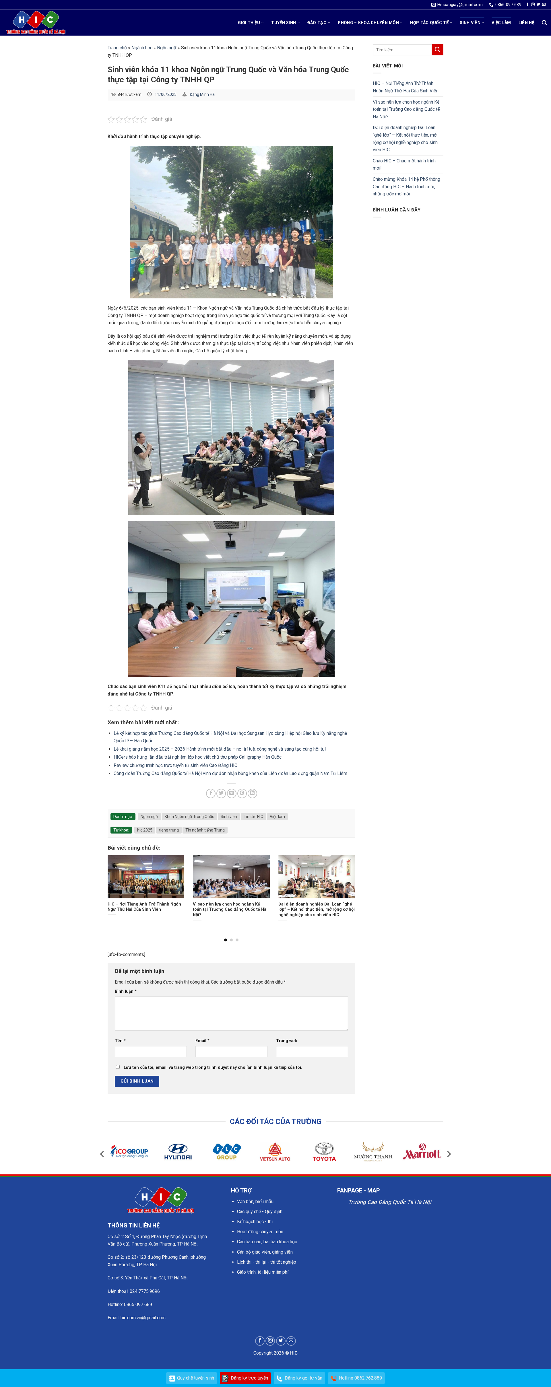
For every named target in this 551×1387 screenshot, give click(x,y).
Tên (120, 1040)
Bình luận (126, 991)
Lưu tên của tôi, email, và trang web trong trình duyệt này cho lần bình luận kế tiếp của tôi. (213, 1067)
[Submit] (437, 49)
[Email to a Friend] (231, 793)
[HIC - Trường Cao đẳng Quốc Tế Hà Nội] (35, 22)
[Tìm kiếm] (544, 23)
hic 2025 (144, 830)
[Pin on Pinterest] (242, 793)
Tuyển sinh (283, 22)
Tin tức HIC (253, 816)
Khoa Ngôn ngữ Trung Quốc (189, 816)
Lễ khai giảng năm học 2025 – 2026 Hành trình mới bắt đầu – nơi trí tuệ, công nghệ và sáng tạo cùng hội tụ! (220, 749)
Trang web (286, 1040)
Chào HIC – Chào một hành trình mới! (404, 164)
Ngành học (141, 47)
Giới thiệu (249, 22)
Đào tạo (317, 22)
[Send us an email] (544, 5)
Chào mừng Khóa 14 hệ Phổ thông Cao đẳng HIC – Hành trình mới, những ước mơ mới (406, 186)
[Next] (347, 886)
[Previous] (115, 886)
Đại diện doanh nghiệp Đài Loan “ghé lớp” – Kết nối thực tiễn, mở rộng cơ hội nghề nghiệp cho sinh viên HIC (405, 138)
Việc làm (501, 22)
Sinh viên (470, 22)
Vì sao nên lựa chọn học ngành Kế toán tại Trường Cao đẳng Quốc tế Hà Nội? (406, 109)
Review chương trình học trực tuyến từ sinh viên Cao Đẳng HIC (175, 765)
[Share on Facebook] (211, 793)
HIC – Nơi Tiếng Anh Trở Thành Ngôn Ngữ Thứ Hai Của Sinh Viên (406, 87)
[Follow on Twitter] (538, 5)
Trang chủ (117, 47)
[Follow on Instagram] (533, 5)
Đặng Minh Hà (202, 94)
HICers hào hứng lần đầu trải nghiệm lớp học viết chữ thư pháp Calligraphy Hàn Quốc (198, 757)
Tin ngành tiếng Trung (205, 830)
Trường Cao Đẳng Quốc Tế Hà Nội (389, 1202)
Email (202, 1040)
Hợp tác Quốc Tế (429, 22)
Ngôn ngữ (166, 47)
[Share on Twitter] (221, 793)
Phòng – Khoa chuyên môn (368, 22)
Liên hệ (526, 22)
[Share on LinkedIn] (252, 793)
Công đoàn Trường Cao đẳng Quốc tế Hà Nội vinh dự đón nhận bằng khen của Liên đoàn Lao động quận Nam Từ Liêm (230, 773)
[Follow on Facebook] (527, 5)
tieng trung (169, 830)
